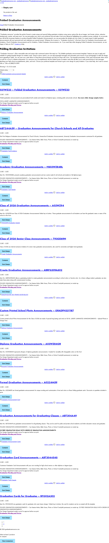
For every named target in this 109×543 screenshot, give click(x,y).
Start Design (6, 84)
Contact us (18, 44)
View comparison (7, 541)
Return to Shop (7, 16)
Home (1, 25)
